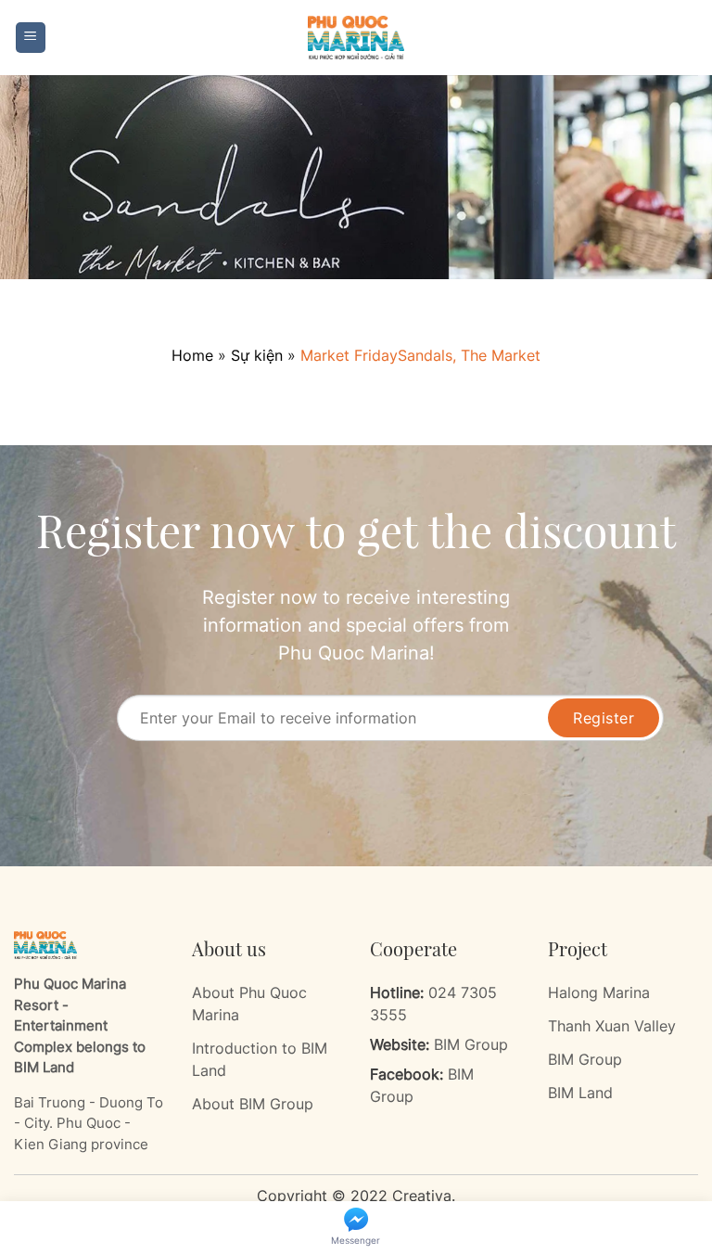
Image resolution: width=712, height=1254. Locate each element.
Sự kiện (257, 355)
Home (192, 355)
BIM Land (580, 1092)
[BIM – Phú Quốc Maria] (356, 37)
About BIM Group (252, 1103)
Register (603, 718)
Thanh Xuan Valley (612, 1026)
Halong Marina (599, 992)
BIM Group (471, 1044)
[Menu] (31, 37)
